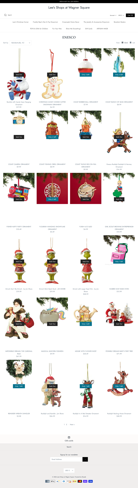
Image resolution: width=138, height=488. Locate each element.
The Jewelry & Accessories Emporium (96, 22)
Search (69, 447)
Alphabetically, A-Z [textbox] (17, 43)
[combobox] (21, 42)
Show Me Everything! (73, 28)
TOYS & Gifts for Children (39, 28)
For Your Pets (57, 28)
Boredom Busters (119, 22)
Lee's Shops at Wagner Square (65, 477)
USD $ (120, 15)
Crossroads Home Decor (70, 22)
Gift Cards (88, 28)
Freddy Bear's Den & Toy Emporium (45, 22)
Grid (126, 43)
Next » (72, 424)
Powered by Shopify (80, 477)
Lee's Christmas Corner (21, 22)
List (134, 43)
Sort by (5, 43)
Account (112, 15)
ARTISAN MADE (102, 28)
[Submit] (85, 459)
